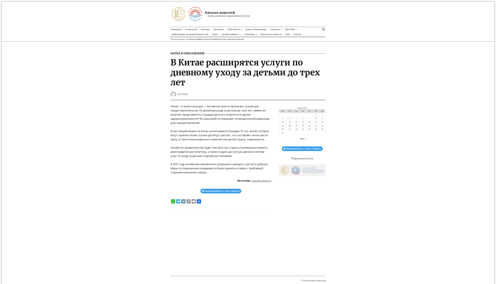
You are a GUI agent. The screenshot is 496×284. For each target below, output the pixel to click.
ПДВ (287, 34)
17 (283, 125)
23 (322, 125)
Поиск (215, 34)
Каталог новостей (220, 13)
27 (303, 129)
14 (309, 122)
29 (316, 129)
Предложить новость (271, 34)
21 (309, 125)
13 (303, 122)
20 (303, 125)
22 (316, 125)
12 (296, 122)
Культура (205, 29)
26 (296, 129)
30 (322, 129)
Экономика (176, 29)
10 (283, 122)
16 (322, 122)
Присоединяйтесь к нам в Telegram (222, 191)
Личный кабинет (230, 34)
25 (290, 129)
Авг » (303, 138)
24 (283, 129)
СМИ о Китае (233, 29)
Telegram (275, 29)
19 (296, 125)
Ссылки (297, 34)
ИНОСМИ (289, 29)
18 (290, 125)
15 (316, 122)
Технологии (191, 29)
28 (309, 129)
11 (289, 122)
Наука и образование (256, 29)
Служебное (249, 34)
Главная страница (178, 39)
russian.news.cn (261, 180)
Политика (219, 29)
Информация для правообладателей (190, 34)
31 (283, 133)
